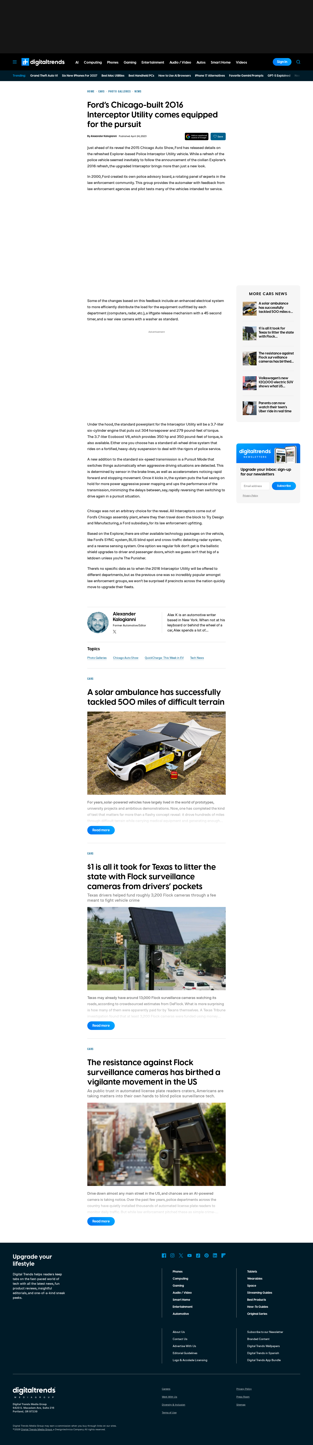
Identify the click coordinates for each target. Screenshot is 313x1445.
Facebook (164, 1255)
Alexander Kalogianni (104, 136)
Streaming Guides (259, 1293)
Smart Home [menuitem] (221, 62)
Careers (166, 1388)
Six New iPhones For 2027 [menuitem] (79, 76)
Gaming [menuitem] (130, 62)
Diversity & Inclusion (173, 1404)
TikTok (198, 1255)
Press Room (243, 1396)
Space (251, 1286)
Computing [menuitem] (93, 62)
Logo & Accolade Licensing (190, 1360)
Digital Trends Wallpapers (263, 1346)
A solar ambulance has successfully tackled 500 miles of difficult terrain (275, 309)
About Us (179, 1332)
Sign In (282, 62)
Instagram (172, 1255)
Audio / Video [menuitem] (180, 62)
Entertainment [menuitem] (153, 62)
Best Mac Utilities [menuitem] (113, 76)
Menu (15, 61)
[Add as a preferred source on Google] (196, 136)
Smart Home (181, 1300)
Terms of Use (169, 1412)
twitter (114, 631)
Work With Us (169, 1396)
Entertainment (182, 1307)
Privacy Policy (250, 495)
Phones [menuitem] (112, 62)
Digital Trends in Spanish (263, 1353)
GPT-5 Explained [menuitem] (279, 76)
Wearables (254, 1279)
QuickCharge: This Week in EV (164, 657)
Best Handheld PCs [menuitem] (141, 76)
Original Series (257, 1314)
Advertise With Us (184, 1346)
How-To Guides (257, 1307)
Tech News (197, 657)
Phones (177, 1272)
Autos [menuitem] (201, 62)
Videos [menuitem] (241, 62)
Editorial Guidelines (185, 1353)
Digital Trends (35, 68)
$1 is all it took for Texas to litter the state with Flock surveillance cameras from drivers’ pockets (276, 336)
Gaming (178, 1286)
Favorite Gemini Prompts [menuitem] (246, 76)
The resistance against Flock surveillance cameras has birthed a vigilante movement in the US (276, 361)
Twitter (181, 1255)
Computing (180, 1279)
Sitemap (241, 1404)
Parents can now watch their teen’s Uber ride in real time (275, 407)
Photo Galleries (97, 657)
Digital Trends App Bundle (264, 1360)
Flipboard (223, 1255)
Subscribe (284, 486)
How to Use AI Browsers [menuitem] (174, 76)
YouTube (189, 1255)
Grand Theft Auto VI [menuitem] (44, 76)
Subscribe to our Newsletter (265, 1332)
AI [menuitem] (77, 62)
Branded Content (258, 1339)
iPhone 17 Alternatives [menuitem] (210, 76)
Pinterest (206, 1255)
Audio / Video (182, 1293)
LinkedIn (215, 1255)
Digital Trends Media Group (36, 1429)
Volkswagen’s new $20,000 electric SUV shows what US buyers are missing (276, 384)
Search (298, 61)
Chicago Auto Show (125, 657)
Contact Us (180, 1339)
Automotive (181, 1314)
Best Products (256, 1300)
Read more (101, 830)
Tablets (252, 1272)
